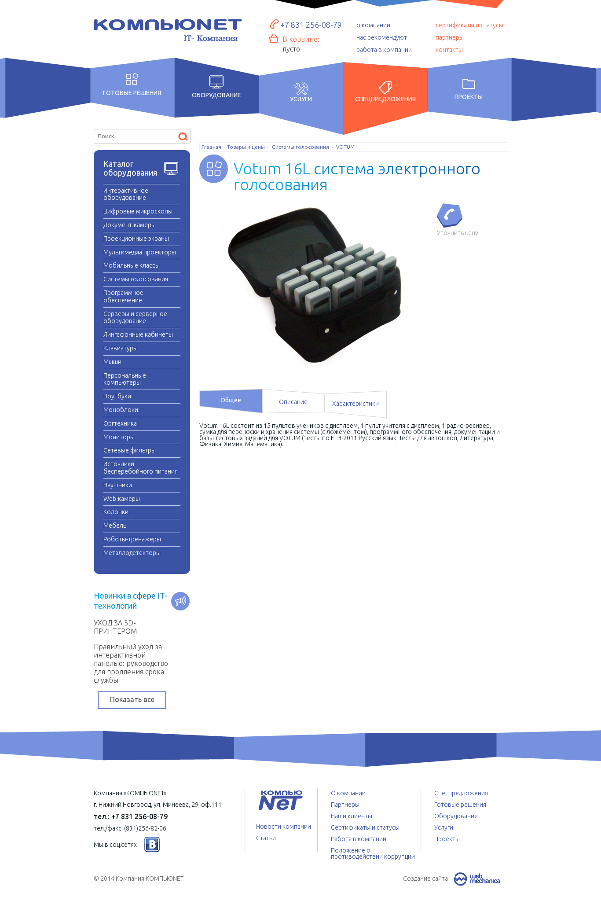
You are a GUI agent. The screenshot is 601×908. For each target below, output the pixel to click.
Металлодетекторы (132, 552)
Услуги (301, 99)
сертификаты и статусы (469, 25)
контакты (449, 49)
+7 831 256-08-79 (311, 24)
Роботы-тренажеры (132, 539)
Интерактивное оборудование (125, 194)
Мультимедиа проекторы (139, 252)
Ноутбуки (117, 396)
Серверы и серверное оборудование (135, 317)
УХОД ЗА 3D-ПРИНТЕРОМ (115, 627)
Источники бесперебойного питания (140, 467)
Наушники (117, 485)
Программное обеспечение (123, 296)
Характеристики (355, 403)
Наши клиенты (351, 816)
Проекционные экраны (136, 238)
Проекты (468, 96)
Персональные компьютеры (124, 379)
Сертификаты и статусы (365, 827)
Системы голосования (135, 279)
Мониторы (119, 437)
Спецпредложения (385, 99)
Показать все (132, 699)
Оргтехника (120, 423)
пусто (291, 49)
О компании (348, 793)
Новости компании (283, 826)
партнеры (450, 37)
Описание (293, 401)
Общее (230, 400)
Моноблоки (120, 409)
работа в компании (384, 49)
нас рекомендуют (381, 37)
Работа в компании (358, 838)
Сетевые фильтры (129, 450)
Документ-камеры (129, 224)
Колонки (115, 511)
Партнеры (345, 804)
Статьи (266, 838)
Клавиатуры (120, 348)
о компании (373, 25)
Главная (211, 147)
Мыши (112, 361)
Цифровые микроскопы (137, 211)
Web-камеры (121, 498)
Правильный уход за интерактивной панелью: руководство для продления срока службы (131, 663)
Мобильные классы (131, 265)
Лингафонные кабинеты (138, 334)
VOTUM (345, 147)
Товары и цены (246, 147)
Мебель (114, 525)
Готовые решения (132, 92)
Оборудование (216, 95)
